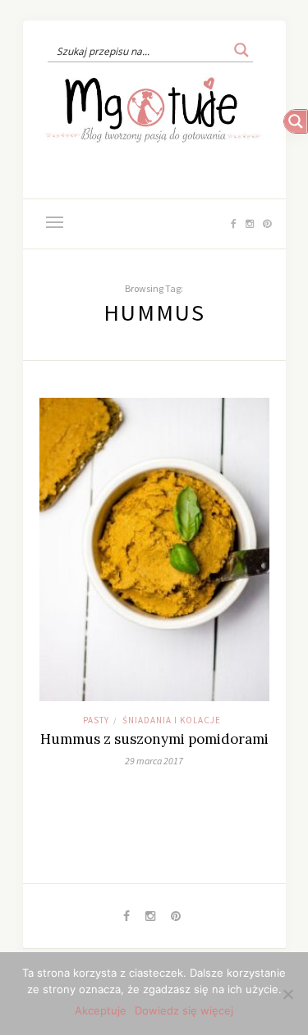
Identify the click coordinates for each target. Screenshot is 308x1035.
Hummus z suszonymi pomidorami (154, 739)
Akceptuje (100, 1010)
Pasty (96, 720)
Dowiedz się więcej (184, 1010)
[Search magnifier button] (241, 50)
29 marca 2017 (154, 761)
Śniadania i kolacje (171, 720)
